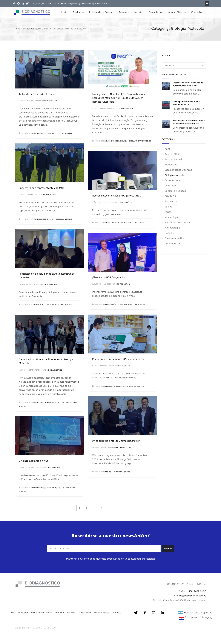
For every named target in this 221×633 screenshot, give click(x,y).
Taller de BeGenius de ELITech (36, 94)
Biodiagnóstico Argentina (198, 612)
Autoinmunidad (173, 159)
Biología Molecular (55, 133)
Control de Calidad (175, 190)
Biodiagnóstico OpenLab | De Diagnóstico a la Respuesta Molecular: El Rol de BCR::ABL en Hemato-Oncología (119, 98)
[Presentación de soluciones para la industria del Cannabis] (49, 248)
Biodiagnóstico (50, 195)
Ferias (168, 211)
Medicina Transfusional (178, 222)
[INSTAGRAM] (18, 3)
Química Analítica (65, 305)
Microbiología (172, 227)
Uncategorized (173, 243)
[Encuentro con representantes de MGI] (49, 162)
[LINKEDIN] (23, 3)
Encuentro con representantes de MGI (41, 187)
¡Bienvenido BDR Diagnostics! (109, 277)
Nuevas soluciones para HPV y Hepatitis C (116, 195)
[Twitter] (27, 3)
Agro (167, 148)
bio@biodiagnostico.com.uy (81, 3)
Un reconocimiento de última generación (116, 440)
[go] (202, 65)
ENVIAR (168, 548)
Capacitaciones (144, 141)
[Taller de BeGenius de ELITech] (49, 69)
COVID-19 (170, 196)
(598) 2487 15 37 (50, 3)
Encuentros (70, 488)
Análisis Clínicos (39, 133)
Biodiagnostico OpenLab (178, 169)
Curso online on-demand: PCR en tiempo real (118, 359)
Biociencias (171, 164)
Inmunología (172, 217)
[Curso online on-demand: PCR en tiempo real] (122, 334)
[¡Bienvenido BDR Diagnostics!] (122, 252)
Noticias (68, 133)
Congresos (170, 185)
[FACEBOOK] (14, 3)
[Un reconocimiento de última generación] (122, 415)
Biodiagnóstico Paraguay (198, 617)
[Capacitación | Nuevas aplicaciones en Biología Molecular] (49, 334)
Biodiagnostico (50, 101)
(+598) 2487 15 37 (196, 591)
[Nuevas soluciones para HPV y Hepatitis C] (122, 170)
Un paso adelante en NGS (34, 460)
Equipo (168, 206)
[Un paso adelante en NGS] (49, 435)
